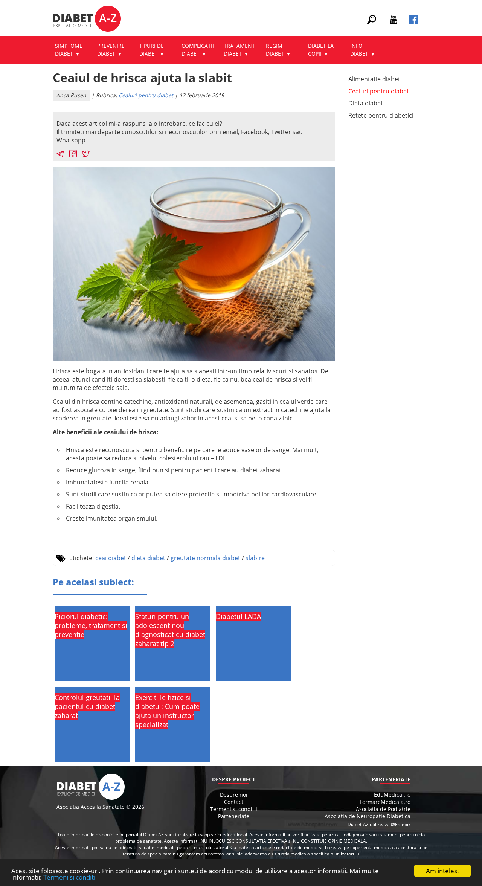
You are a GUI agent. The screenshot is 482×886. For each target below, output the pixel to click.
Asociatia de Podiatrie (383, 809)
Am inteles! (442, 870)
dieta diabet (148, 558)
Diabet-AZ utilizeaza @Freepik (379, 824)
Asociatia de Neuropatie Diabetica (367, 816)
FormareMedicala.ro (385, 801)
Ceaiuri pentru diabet (146, 95)
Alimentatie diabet (374, 79)
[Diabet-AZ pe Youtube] (393, 22)
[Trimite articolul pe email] (60, 154)
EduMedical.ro (392, 794)
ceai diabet (110, 558)
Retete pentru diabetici (380, 115)
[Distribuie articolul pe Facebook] (73, 154)
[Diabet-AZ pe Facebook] (413, 22)
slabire (255, 558)
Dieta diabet (365, 103)
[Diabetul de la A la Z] (87, 20)
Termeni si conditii (70, 877)
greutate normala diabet (205, 558)
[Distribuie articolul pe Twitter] (86, 154)
